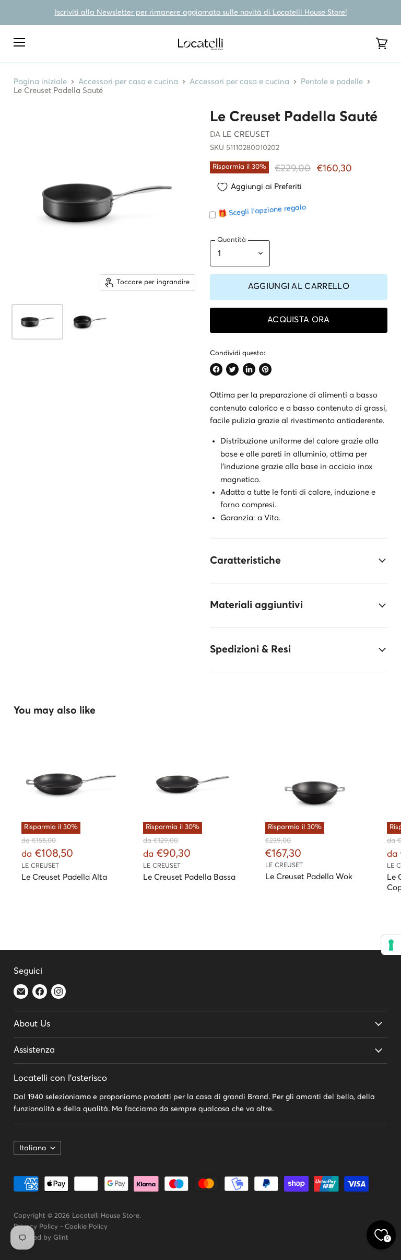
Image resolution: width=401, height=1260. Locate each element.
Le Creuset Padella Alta (64, 877)
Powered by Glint (41, 1237)
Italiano (32, 1148)
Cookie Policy (86, 1226)
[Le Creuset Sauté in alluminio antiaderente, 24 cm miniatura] (37, 322)
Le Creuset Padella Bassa (189, 877)
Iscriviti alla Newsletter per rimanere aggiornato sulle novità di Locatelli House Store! (201, 12)
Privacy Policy (36, 1226)
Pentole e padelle (332, 82)
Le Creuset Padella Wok (308, 877)
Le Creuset (246, 134)
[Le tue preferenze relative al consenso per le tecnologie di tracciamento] (391, 945)
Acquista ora (298, 320)
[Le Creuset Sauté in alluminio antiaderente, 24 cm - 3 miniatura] (89, 322)
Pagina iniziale (40, 82)
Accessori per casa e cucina (128, 82)
